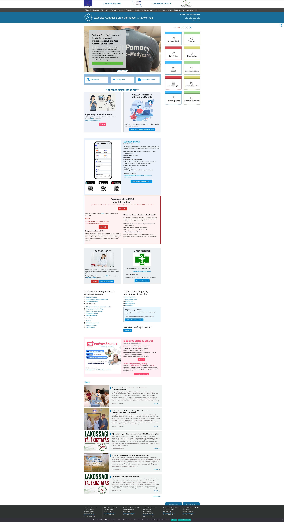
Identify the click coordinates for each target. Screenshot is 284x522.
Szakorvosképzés (147, 10)
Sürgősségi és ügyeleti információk (189, 14)
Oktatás (137, 10)
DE (190, 17)
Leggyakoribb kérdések (92, 301)
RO (194, 17)
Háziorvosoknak (167, 10)
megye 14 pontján (91, 277)
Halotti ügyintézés (130, 303)
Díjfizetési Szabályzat (91, 315)
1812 (91, 119)
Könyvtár (121, 10)
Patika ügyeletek (90, 327)
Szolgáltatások (129, 305)
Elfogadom (174, 519)
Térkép (113, 10)
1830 (102, 214)
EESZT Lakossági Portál (92, 323)
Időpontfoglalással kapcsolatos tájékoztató (97, 299)
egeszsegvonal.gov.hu (137, 365)
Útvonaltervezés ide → (90, 515)
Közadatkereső (179, 10)
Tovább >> (157, 404)
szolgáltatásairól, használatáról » (99, 370)
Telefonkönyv (105, 10)
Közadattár (189, 10)
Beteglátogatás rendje (131, 299)
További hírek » (157, 496)
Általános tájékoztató (91, 297)
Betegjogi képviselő (191, 504)
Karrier (157, 10)
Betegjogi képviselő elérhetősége (94, 309)
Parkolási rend (129, 301)
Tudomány (129, 10)
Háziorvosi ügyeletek (91, 325)
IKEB (196, 10)
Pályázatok (95, 10)
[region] (122, 49)
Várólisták (88, 321)
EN (186, 17)
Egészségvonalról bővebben (92, 120)
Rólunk (87, 10)
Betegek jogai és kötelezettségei (94, 311)
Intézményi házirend (130, 297)
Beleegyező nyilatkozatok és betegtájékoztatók (98, 307)
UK (198, 17)
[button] (281, 24)
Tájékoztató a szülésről (92, 313)
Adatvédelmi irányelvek (184, 519)
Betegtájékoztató (173, 504)
